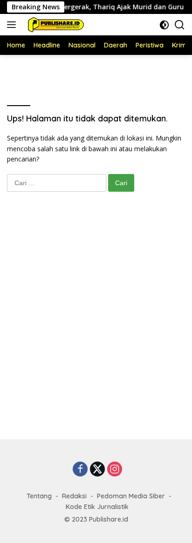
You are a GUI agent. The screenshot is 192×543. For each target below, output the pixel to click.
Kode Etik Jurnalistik (97, 507)
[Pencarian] (179, 25)
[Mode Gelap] (164, 25)
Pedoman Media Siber (131, 496)
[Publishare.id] (54, 25)
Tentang (39, 496)
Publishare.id (108, 519)
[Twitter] (97, 470)
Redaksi (74, 496)
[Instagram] (114, 470)
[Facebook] (80, 470)
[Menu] (13, 25)
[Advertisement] (96, 325)
